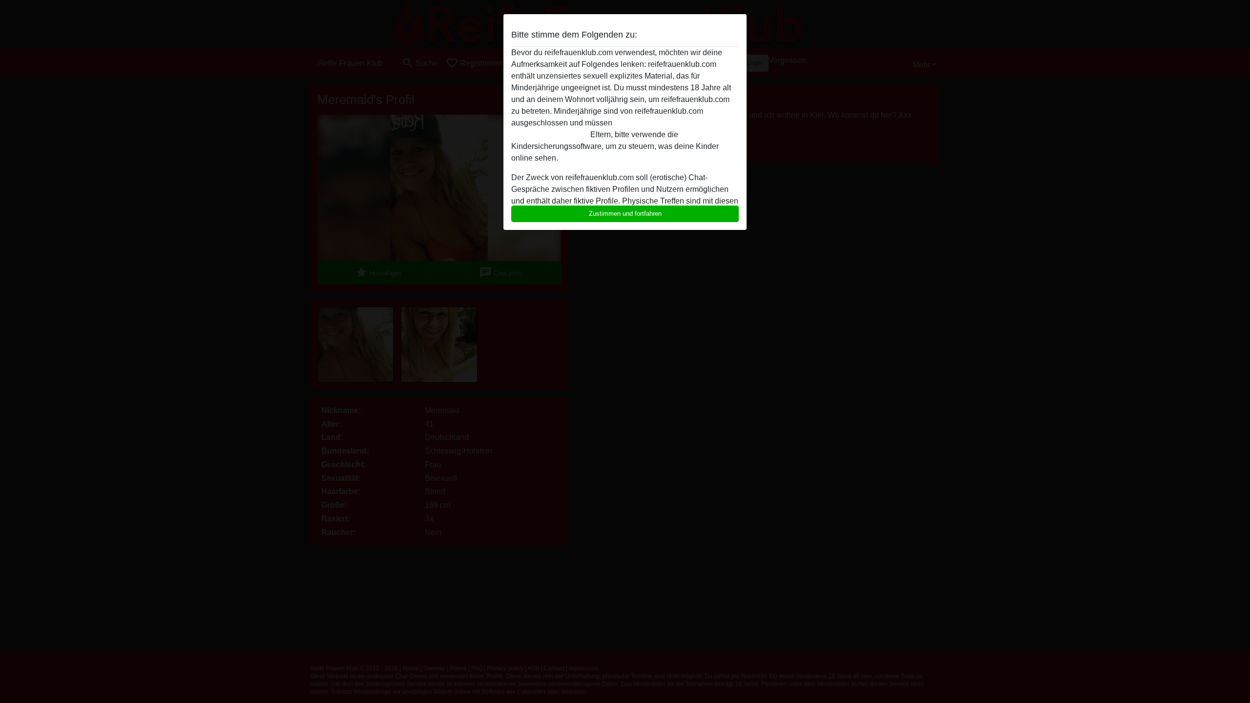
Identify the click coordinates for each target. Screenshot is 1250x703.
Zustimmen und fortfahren (625, 213)
